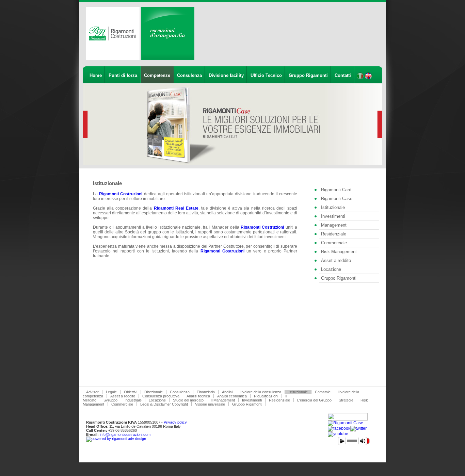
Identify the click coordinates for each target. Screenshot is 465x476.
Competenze (157, 75)
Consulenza (189, 75)
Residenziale (333, 233)
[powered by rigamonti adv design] (116, 439)
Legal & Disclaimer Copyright (164, 404)
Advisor (92, 392)
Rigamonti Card (336, 189)
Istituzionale (333, 207)
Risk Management (339, 251)
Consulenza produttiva (160, 396)
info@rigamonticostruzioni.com (125, 434)
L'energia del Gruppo (314, 400)
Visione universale (210, 404)
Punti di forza (123, 75)
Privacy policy (175, 422)
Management (334, 225)
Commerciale (334, 242)
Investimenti (333, 216)
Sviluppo (110, 400)
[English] (368, 78)
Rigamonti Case (336, 198)
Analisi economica (232, 396)
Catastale (323, 392)
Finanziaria (206, 392)
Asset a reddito (336, 260)
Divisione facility (226, 75)
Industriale (133, 400)
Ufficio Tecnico (266, 75)
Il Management (223, 400)
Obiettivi (130, 392)
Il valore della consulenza (260, 392)
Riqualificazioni (266, 396)
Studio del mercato (188, 400)
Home (96, 75)
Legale (111, 392)
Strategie (346, 400)
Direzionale (153, 392)
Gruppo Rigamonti (308, 75)
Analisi (227, 392)
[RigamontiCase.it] (345, 423)
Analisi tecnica (198, 396)
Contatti (343, 75)
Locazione (331, 269)
